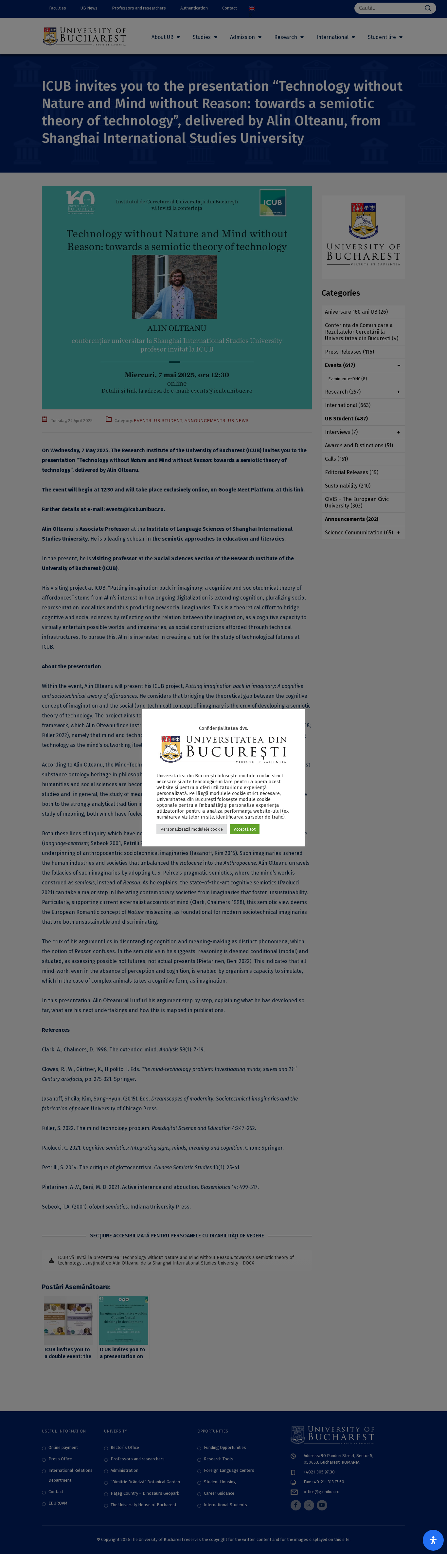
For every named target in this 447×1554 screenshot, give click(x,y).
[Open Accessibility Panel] (433, 1540)
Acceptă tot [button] (245, 829)
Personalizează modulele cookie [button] (191, 829)
